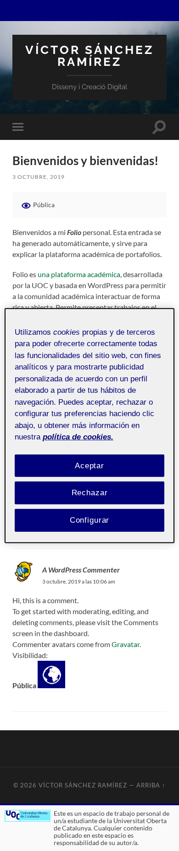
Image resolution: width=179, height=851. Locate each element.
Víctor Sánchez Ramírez (89, 56)
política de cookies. (78, 437)
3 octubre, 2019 (38, 176)
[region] (90, 425)
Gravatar (126, 644)
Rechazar (90, 492)
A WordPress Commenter (81, 569)
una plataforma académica (79, 274)
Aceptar (89, 465)
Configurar (90, 520)
